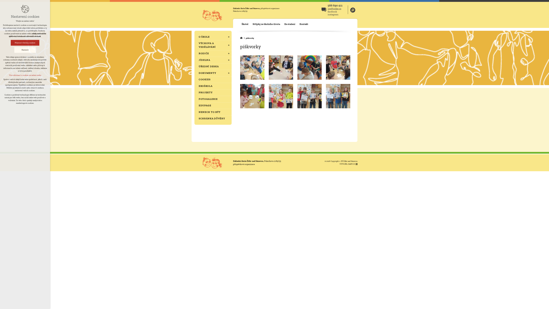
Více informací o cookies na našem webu (25, 75)
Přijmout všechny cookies (25, 43)
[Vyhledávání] (352, 10)
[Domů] (242, 37)
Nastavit (25, 50)
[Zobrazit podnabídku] (229, 37)
